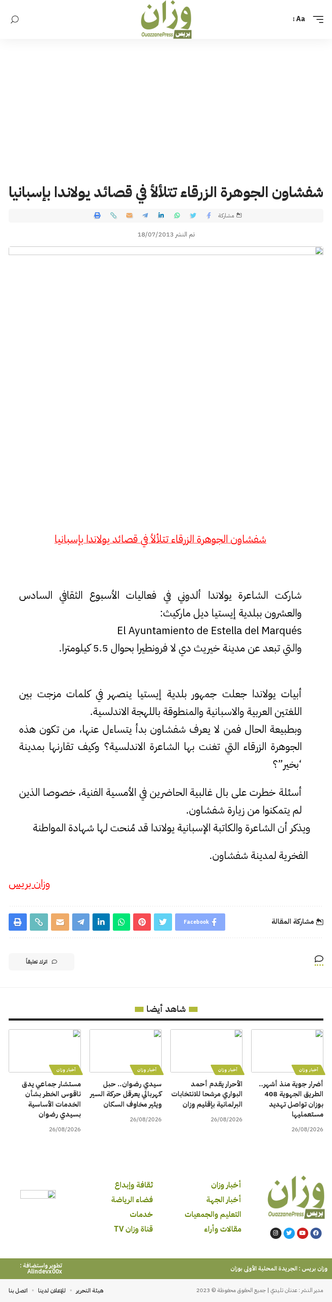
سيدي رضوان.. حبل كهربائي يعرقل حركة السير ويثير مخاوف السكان (126, 1094)
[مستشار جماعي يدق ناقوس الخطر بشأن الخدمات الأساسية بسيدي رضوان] (45, 1050)
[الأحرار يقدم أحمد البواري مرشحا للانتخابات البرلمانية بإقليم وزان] (206, 1050)
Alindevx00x (44, 1271)
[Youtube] (302, 1233)
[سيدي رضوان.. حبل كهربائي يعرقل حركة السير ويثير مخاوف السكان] (125, 1050)
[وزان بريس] (166, 19)
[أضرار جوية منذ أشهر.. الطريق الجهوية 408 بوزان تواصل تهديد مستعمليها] (287, 1050)
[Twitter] (289, 1233)
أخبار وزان (308, 1069)
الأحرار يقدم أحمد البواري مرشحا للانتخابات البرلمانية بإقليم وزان (207, 1094)
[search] (15, 19)
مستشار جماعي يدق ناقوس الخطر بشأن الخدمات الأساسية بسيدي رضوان (51, 1099)
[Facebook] (316, 1233)
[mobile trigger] (316, 19)
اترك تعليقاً (37, 962)
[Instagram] (275, 1233)
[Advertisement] (166, 103)
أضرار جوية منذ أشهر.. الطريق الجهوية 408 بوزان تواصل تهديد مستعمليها (291, 1099)
